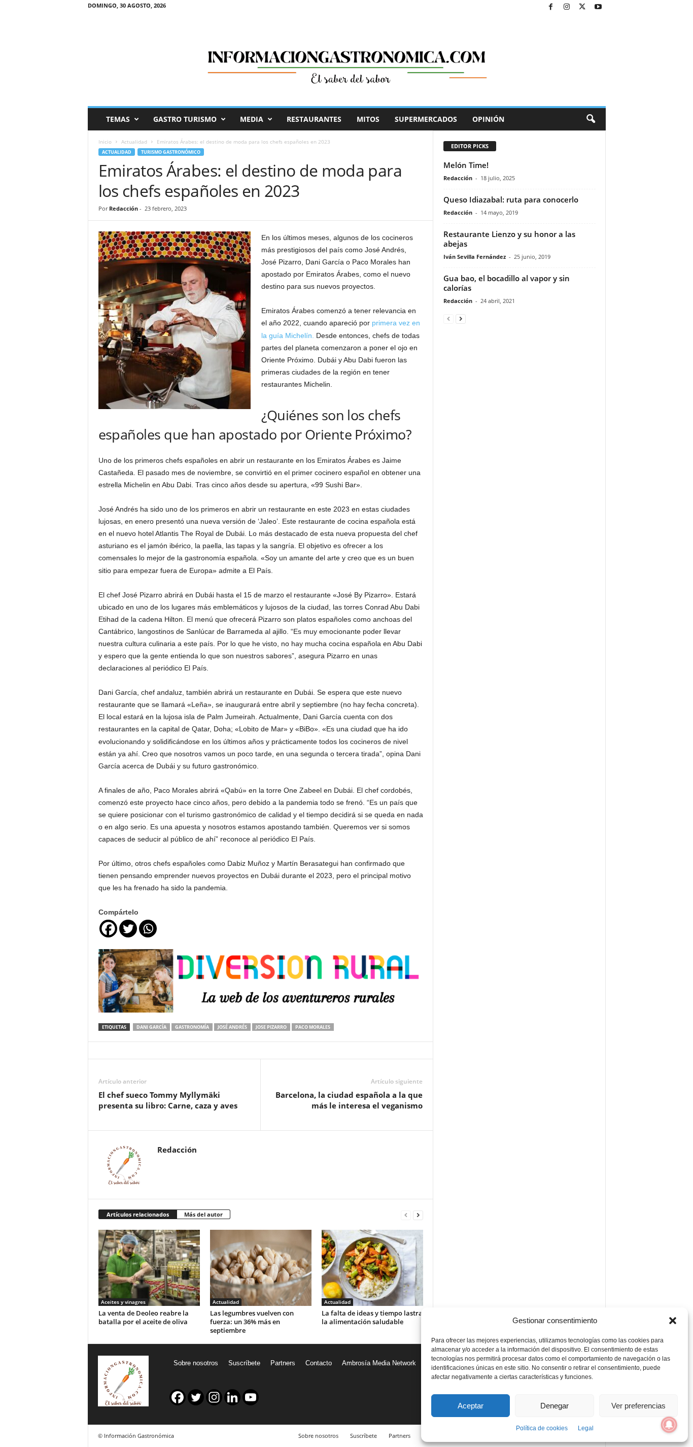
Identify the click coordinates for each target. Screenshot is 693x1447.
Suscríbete (244, 1363)
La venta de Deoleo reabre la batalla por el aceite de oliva (143, 1317)
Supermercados (426, 119)
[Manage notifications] (669, 1425)
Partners (282, 1363)
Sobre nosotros (196, 1363)
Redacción (123, 208)
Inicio (105, 141)
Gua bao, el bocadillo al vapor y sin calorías (506, 283)
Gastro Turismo (185, 119)
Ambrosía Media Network (379, 1363)
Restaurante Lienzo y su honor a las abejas (509, 239)
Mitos (368, 119)
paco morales (312, 1027)
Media (251, 119)
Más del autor (203, 1214)
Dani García (151, 1027)
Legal (586, 1428)
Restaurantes (314, 119)
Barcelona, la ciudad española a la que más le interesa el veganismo (349, 1100)
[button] (673, 1321)
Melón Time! (466, 165)
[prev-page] (406, 1214)
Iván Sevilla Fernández (474, 256)
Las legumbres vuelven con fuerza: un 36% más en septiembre (252, 1321)
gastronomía (192, 1027)
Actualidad (134, 141)
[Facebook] (551, 7)
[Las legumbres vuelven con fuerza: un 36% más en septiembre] (260, 1268)
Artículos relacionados (138, 1214)
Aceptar (470, 1405)
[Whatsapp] (148, 928)
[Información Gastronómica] (347, 60)
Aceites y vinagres (123, 1301)
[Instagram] (567, 7)
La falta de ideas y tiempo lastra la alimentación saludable (372, 1317)
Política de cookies (542, 1428)
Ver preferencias (638, 1405)
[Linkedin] (232, 1397)
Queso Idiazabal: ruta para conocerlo (510, 199)
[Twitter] (582, 7)
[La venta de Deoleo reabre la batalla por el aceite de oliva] (149, 1268)
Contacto (318, 1363)
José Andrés (232, 1027)
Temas (118, 119)
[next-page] (418, 1214)
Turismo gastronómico (170, 152)
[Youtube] (598, 7)
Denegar (554, 1405)
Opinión (488, 119)
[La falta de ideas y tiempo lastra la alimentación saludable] (372, 1268)
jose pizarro (271, 1027)
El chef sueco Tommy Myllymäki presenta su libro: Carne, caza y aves (167, 1100)
